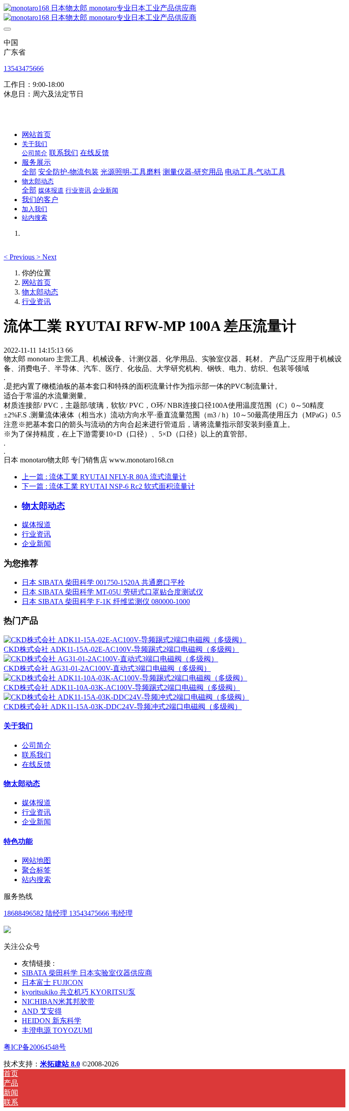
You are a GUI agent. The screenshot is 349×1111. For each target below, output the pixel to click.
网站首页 (36, 134)
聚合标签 (36, 870)
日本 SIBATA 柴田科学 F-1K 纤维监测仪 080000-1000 (106, 601)
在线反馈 (36, 764)
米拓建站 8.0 (60, 1064)
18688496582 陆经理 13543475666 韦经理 (68, 913)
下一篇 (108, 486)
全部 (29, 172)
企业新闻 (36, 544)
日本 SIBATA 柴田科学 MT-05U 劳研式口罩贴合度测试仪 (112, 592)
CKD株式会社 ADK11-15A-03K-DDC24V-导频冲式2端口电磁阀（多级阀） (123, 706)
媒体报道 (36, 524)
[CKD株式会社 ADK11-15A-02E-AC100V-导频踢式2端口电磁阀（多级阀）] (125, 640)
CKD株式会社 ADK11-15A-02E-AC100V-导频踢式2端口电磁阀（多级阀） (121, 649)
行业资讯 (36, 301)
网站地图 (36, 860)
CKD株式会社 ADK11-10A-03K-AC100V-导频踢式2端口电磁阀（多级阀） (122, 687)
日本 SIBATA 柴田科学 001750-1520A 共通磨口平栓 (103, 582)
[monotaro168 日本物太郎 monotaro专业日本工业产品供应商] (174, 13)
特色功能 (18, 841)
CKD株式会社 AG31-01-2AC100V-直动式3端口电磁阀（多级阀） (107, 668)
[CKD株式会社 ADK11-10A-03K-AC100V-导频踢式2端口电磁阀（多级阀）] (125, 678)
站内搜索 (36, 879)
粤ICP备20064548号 (35, 1047)
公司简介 (36, 745)
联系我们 (36, 755)
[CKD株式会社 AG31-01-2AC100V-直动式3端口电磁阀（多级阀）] (111, 659)
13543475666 (24, 68)
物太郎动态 (40, 292)
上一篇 (104, 477)
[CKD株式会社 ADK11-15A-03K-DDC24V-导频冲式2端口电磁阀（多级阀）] (126, 697)
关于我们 (18, 726)
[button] (20, 257)
